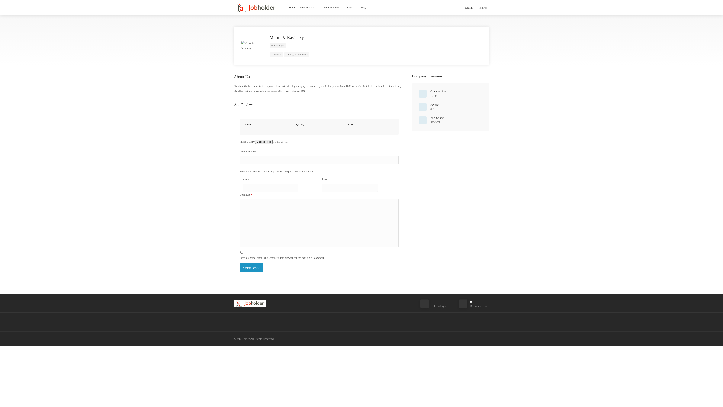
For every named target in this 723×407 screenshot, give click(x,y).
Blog (363, 7)
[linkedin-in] (486, 339)
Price (350, 124)
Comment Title (248, 151)
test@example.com (298, 54)
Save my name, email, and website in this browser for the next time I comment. (282, 257)
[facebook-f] (480, 339)
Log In (468, 7)
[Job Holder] (256, 8)
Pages (350, 7)
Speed (247, 124)
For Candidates (308, 7)
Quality (300, 124)
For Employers (331, 7)
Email (326, 179)
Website (277, 54)
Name (247, 179)
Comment (246, 194)
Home (292, 7)
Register (482, 7)
